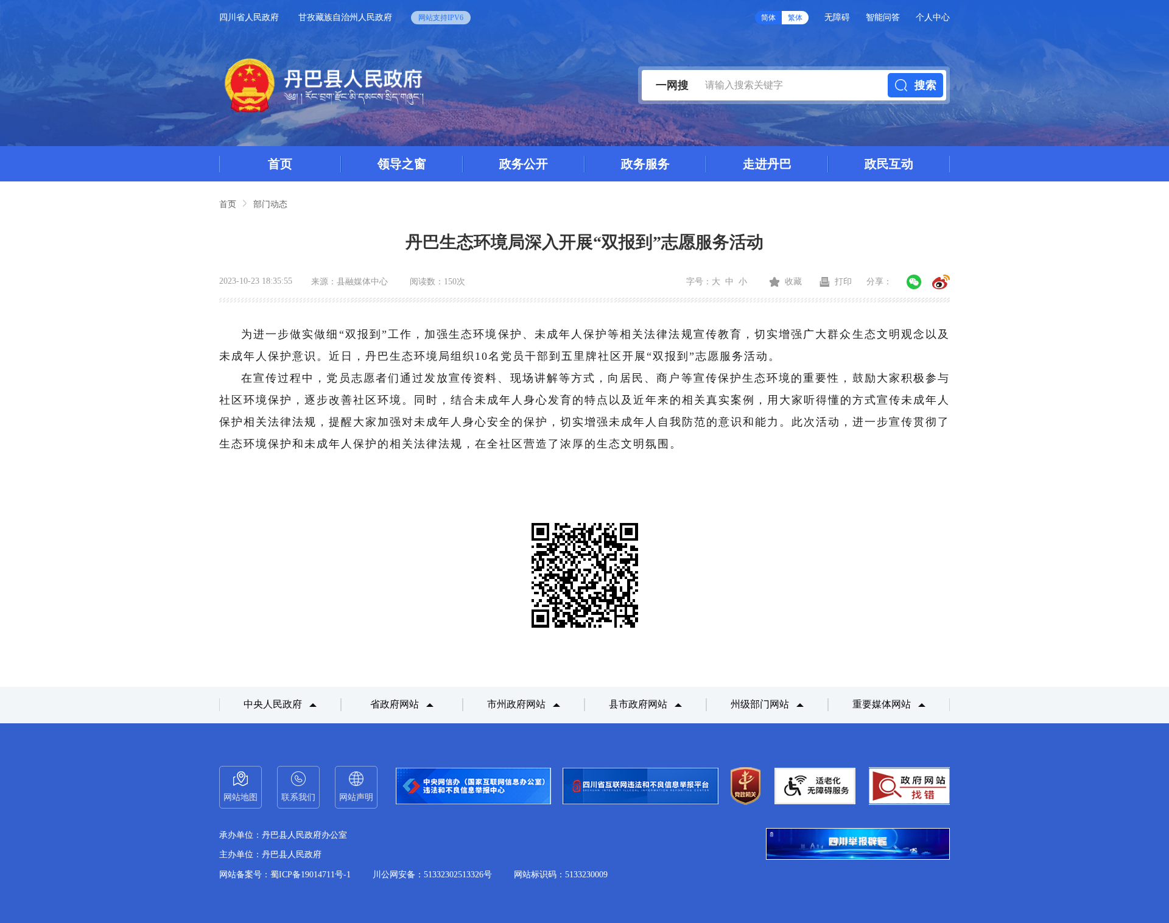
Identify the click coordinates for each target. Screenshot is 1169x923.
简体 (768, 17)
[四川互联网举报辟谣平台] (858, 845)
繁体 (795, 17)
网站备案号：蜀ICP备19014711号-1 (285, 874)
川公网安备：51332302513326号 (432, 874)
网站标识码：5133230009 (561, 874)
